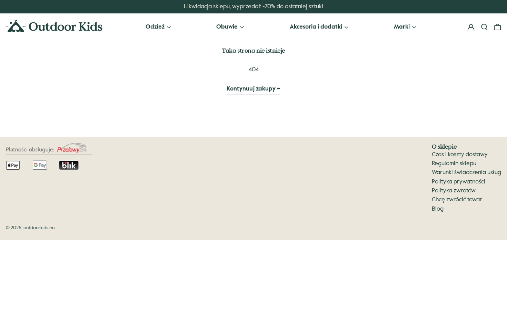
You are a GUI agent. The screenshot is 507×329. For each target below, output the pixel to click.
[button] (497, 27)
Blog (438, 209)
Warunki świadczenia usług (466, 173)
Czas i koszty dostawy (460, 155)
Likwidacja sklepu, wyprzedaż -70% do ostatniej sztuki (253, 7)
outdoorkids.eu (38, 227)
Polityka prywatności (458, 182)
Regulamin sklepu (454, 164)
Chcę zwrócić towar (457, 200)
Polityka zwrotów (454, 191)
